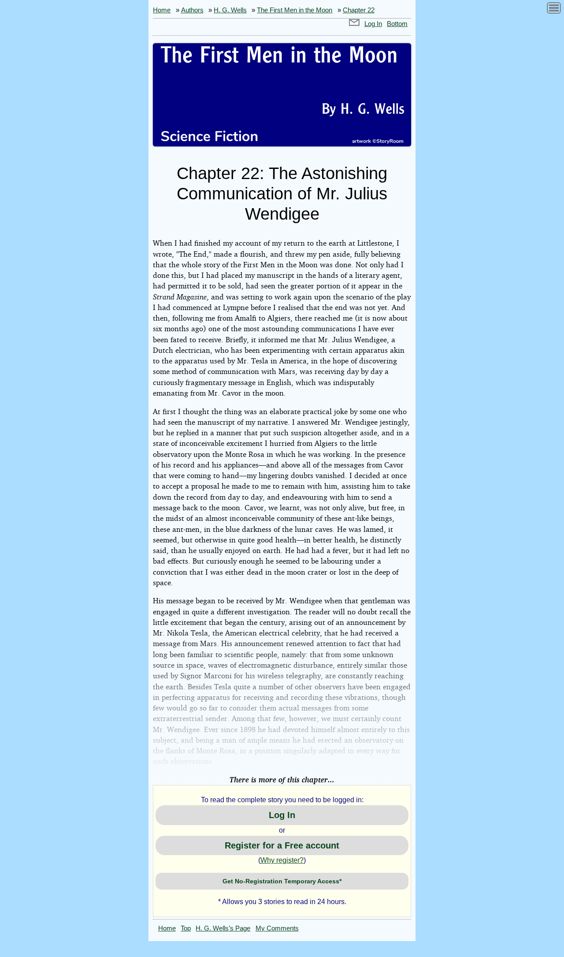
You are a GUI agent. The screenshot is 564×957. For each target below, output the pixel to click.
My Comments (277, 928)
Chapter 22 (359, 10)
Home (162, 10)
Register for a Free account (282, 845)
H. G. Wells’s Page (223, 928)
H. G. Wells (230, 10)
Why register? (282, 860)
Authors (192, 10)
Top (186, 928)
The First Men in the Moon (294, 10)
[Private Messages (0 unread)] (354, 24)
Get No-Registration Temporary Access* (282, 881)
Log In (373, 23)
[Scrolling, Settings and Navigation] (554, 9)
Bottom (397, 23)
